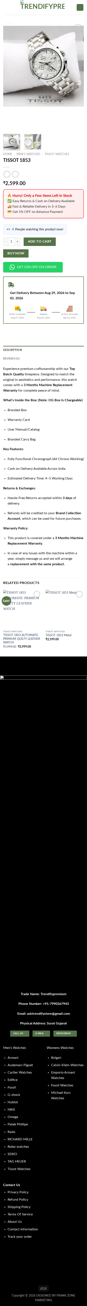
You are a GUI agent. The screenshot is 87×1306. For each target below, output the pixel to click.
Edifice (13, 1080)
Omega (13, 1117)
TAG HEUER (17, 1161)
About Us (15, 1221)
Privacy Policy (18, 1192)
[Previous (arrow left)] (7, 653)
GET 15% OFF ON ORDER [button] (36, 267)
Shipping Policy (19, 1207)
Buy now (15, 253)
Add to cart (40, 241)
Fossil (12, 1087)
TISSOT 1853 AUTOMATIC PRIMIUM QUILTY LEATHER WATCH (21, 639)
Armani (13, 1057)
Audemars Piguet (20, 1065)
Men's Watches (28, 154)
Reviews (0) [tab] (11, 358)
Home (7, 154)
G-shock (14, 1095)
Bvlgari (56, 1057)
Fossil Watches (62, 1085)
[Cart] (80, 7)
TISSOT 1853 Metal (58, 635)
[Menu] (5, 7)
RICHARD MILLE (20, 1139)
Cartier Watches (20, 1072)
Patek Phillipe (18, 1124)
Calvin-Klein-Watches (67, 1065)
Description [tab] (12, 350)
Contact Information (23, 1229)
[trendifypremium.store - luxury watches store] (42, 7)
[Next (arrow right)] (76, 653)
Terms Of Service (20, 1214)
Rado (11, 1132)
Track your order (20, 1236)
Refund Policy (18, 1199)
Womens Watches (60, 1048)
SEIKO (12, 1154)
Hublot (13, 1102)
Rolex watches (18, 1146)
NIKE (11, 1109)
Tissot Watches (57, 154)
